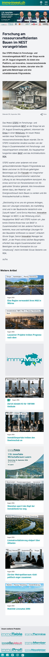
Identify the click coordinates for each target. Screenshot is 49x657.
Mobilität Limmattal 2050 (18, 608)
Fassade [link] (25, 172)
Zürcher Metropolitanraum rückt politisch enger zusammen (22, 576)
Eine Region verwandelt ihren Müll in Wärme (24, 302)
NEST (23, 126)
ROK (4, 156)
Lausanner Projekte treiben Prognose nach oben (24, 336)
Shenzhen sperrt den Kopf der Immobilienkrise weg (21, 507)
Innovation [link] (41, 212)
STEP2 (15, 122)
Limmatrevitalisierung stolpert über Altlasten (23, 541)
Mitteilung (20, 132)
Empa (5, 132)
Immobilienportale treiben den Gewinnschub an (21, 439)
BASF (20, 153)
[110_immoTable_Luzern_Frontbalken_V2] (24, 18)
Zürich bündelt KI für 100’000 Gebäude (21, 405)
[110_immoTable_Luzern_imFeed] (24, 462)
